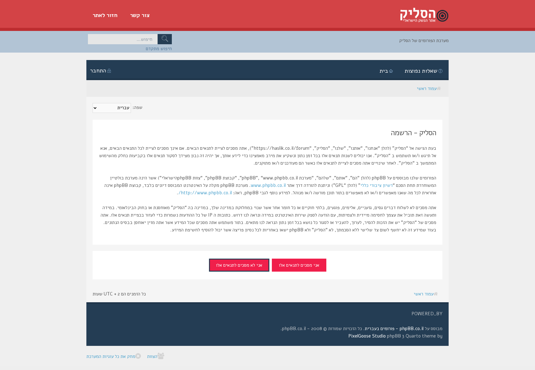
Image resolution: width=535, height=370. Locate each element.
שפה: (137, 107)
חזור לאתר (105, 15)
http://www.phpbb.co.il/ (205, 193)
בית (384, 71)
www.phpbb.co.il (268, 185)
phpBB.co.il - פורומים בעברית (394, 328)
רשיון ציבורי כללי (376, 185)
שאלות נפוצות (421, 71)
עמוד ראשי (427, 88)
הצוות (152, 356)
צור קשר (140, 15)
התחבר (98, 71)
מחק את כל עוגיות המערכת (110, 356)
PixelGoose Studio (367, 336)
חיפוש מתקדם (159, 48)
